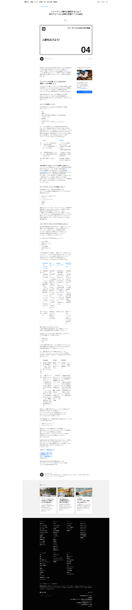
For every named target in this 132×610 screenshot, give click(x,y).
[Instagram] (91, 592)
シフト (54, 537)
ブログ (68, 565)
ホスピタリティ (42, 570)
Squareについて (56, 554)
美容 (40, 558)
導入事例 (68, 558)
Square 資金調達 (56, 530)
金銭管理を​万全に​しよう (46, 454)
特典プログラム (55, 546)
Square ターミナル (83, 525)
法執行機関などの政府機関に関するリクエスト (84, 602)
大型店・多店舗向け (43, 565)
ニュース (54, 556)
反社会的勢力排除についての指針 (86, 604)
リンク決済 (68, 525)
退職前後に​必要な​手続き (46, 453)
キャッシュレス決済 (43, 525)
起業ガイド (68, 572)
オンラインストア (70, 523)
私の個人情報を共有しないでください (86, 595)
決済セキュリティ (43, 544)
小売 (40, 554)
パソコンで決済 (42, 541)
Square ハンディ (83, 523)
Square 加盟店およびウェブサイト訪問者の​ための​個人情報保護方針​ (81, 599)
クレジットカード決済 (43, 527)
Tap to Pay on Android (44, 532)
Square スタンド (83, 530)
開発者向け (68, 530)
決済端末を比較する (83, 534)
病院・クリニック (43, 563)
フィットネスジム (43, 579)
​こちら (57, 115)
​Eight (45, 172)
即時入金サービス (56, 532)
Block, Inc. (90, 606)
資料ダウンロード (70, 556)
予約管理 (54, 528)
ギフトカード (55, 544)
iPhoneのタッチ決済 (43, 530)
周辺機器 (81, 537)
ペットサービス (42, 575)
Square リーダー (83, 528)
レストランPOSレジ (56, 525)
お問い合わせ (69, 563)
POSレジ (54, 523)
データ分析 (55, 534)
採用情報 (54, 561)
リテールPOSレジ (56, 527)
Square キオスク (83, 532)
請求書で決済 (42, 539)
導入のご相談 (69, 561)
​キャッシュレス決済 (80, 88)
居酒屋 (41, 568)
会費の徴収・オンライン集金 (44, 577)
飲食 (40, 556)
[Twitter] (88, 592)
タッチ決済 (41, 534)
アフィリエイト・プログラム (58, 558)
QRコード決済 (42, 528)
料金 (67, 554)
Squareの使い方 (69, 568)
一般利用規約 (90, 597)
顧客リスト (55, 539)
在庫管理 (54, 541)
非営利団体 (41, 572)
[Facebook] (90, 592)
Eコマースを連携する (70, 527)
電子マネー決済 (42, 537)
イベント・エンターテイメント (45, 561)
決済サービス (42, 523)
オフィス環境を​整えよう (48, 450)
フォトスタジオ (69, 528)
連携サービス (55, 548)
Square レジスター (83, 527)
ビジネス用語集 (69, 570)
